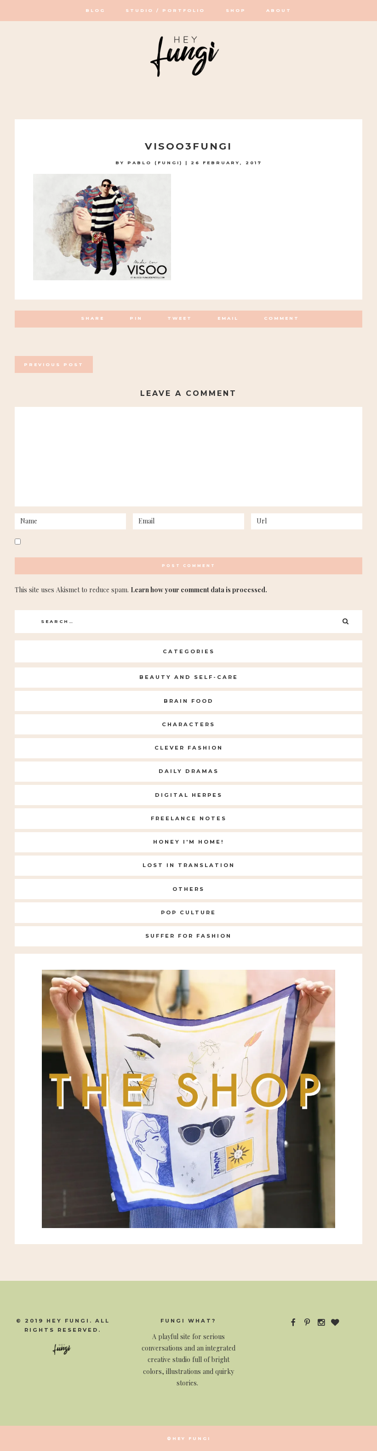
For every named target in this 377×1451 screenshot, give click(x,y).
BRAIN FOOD (189, 701)
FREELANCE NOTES (189, 818)
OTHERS (188, 889)
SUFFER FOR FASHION (188, 936)
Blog (95, 10)
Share (92, 318)
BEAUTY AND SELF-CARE (188, 677)
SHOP (236, 10)
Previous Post (54, 364)
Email (228, 318)
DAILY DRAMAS (189, 771)
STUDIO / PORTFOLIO (165, 10)
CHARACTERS (188, 724)
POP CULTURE (188, 912)
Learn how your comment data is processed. (199, 589)
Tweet (179, 318)
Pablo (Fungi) (155, 162)
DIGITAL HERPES (189, 795)
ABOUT (278, 10)
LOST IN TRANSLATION (189, 865)
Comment (281, 318)
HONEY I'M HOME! (188, 842)
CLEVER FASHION (188, 748)
